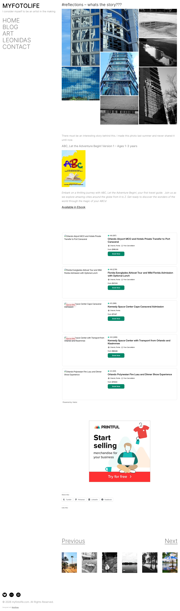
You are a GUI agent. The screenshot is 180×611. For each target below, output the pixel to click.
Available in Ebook (73, 207)
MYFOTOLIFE (21, 5)
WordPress (15, 607)
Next (171, 540)
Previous (73, 540)
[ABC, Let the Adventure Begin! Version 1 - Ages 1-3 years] (73, 186)
